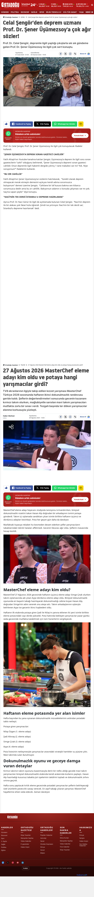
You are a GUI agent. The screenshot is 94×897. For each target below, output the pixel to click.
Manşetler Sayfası (27, 838)
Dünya (42, 847)
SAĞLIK (34, 12)
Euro (54, 4)
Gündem (4, 832)
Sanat (42, 841)
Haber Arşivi (25, 847)
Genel (42, 850)
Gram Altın (68, 4)
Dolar (42, 4)
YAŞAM (82, 12)
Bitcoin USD (82, 4)
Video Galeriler (26, 841)
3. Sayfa (4, 841)
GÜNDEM (5, 12)
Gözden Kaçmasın (46, 844)
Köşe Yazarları (26, 835)
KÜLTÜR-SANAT (70, 12)
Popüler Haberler (46, 835)
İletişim (81, 838)
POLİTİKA (15, 12)
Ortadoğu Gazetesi (11, 17)
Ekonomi (4, 835)
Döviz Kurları (64, 838)
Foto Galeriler (64, 847)
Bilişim (42, 853)
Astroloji (43, 838)
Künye (81, 835)
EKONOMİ (25, 12)
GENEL (23, 17)
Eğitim (3, 850)
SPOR (41, 12)
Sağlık (3, 844)
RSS (26, 868)
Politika (3, 847)
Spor (2, 838)
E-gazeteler (25, 844)
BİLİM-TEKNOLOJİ (53, 12)
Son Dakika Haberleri (83, 844)
